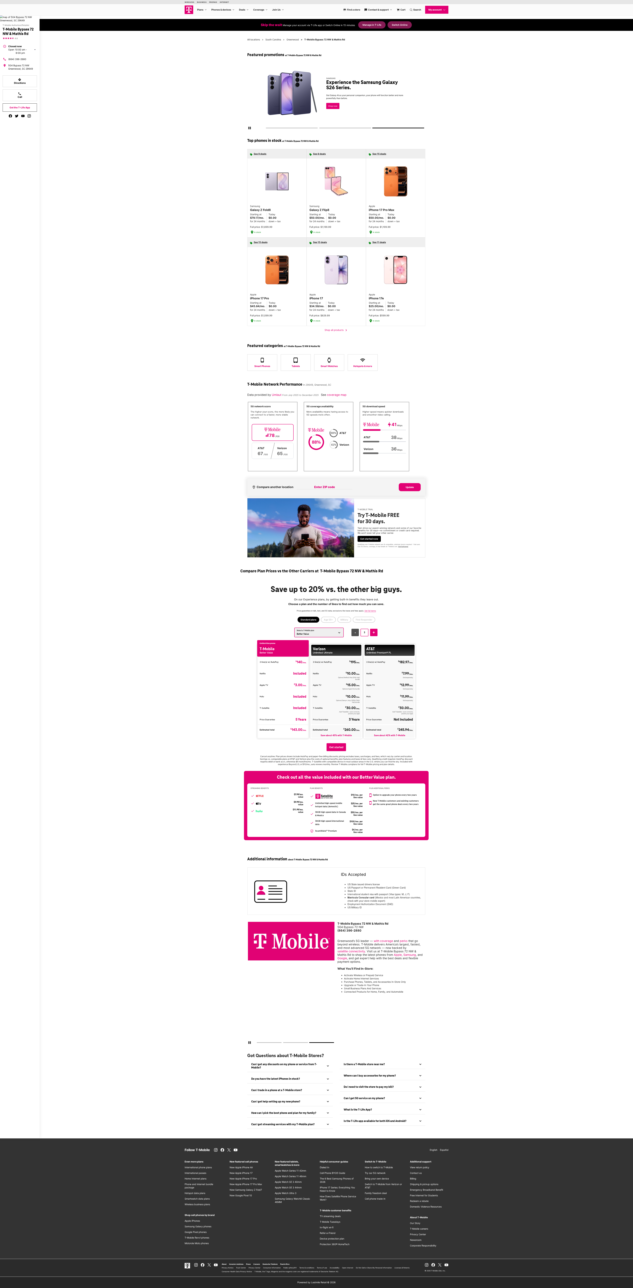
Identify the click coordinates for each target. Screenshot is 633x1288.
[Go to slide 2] (320, 128)
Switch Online (399, 24)
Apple (398, 954)
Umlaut (277, 395)
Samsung (409, 954)
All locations (253, 39)
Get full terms (330, 108)
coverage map (337, 395)
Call (20, 95)
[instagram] (29, 116)
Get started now (369, 538)
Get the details (335, 96)
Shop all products (336, 330)
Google (342, 958)
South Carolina (273, 39)
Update (410, 487)
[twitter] (17, 116)
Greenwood (292, 39)
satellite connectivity (351, 951)
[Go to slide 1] (267, 128)
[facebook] (10, 116)
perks (403, 941)
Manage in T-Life (371, 24)
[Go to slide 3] (373, 128)
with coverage (383, 941)
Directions (20, 81)
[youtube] (23, 116)
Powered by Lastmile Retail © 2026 (316, 1282)
